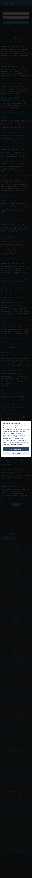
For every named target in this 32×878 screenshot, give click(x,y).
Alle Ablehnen (16, 453)
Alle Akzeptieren (16, 449)
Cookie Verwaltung (16, 444)
